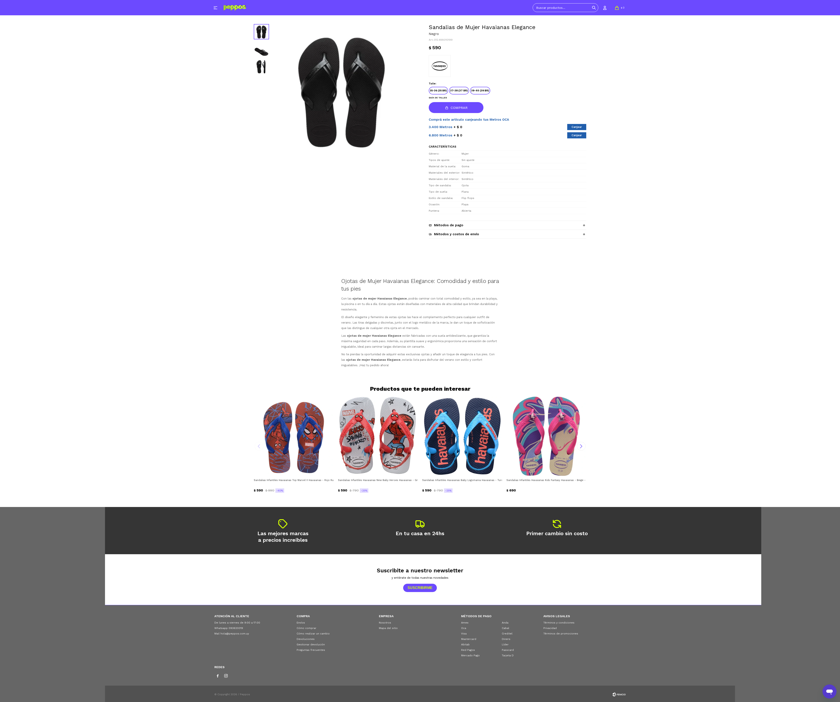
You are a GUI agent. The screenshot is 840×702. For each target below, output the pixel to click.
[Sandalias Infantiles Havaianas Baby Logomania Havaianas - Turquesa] (462, 436)
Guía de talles (438, 97)
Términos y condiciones (558, 622)
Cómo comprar (306, 628)
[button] (594, 7)
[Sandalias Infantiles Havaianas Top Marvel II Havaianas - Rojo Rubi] (294, 436)
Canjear (577, 127)
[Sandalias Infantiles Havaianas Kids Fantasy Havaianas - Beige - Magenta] (546, 436)
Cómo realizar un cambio (313, 633)
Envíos (301, 622)
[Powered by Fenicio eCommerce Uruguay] (619, 694)
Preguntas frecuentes (311, 649)
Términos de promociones (560, 633)
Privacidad (550, 628)
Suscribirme (420, 588)
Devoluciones (306, 639)
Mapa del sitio (388, 628)
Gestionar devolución (311, 644)
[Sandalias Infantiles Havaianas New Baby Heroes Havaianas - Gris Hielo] (378, 436)
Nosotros (385, 622)
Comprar (459, 108)
